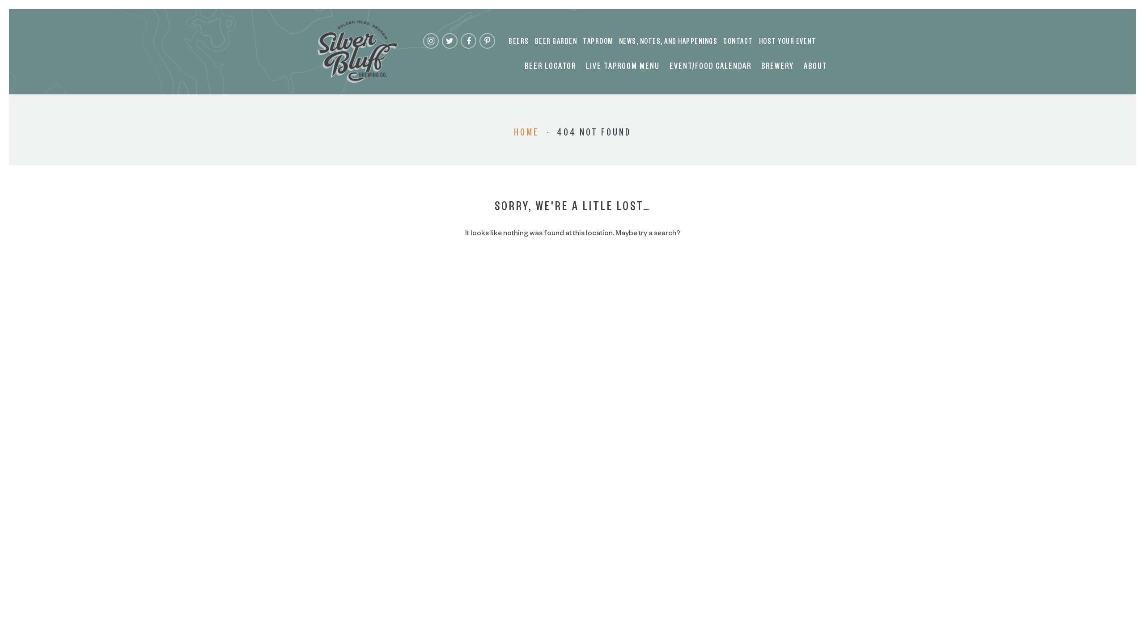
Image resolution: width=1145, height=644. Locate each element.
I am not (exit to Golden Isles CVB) (573, 348)
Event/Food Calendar (710, 67)
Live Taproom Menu (623, 67)
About (815, 67)
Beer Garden (556, 42)
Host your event (788, 42)
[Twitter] (450, 41)
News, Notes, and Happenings (668, 42)
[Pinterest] (487, 41)
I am (572, 312)
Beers (519, 42)
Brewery (777, 67)
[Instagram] (431, 41)
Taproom (598, 42)
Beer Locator (550, 67)
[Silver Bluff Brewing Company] (358, 52)
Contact (738, 42)
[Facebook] (468, 41)
